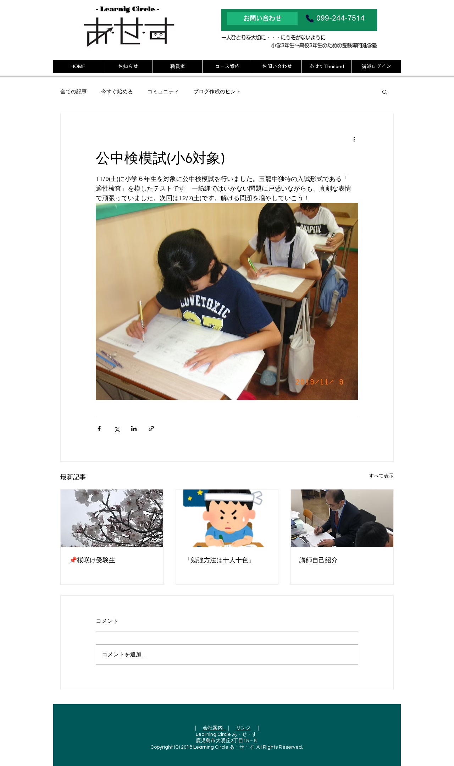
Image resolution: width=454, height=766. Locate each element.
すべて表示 (381, 476)
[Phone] (309, 18)
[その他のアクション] (354, 139)
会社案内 (214, 728)
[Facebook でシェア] (99, 428)
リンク (243, 728)
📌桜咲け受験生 (92, 560)
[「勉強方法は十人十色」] (227, 518)
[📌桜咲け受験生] (112, 518)
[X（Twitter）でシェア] (116, 428)
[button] (384, 91)
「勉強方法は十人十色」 (219, 560)
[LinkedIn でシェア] (134, 428)
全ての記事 (73, 91)
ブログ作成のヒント (217, 91)
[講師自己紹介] (342, 518)
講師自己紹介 (318, 560)
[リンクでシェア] (151, 428)
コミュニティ (163, 91)
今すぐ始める (117, 91)
